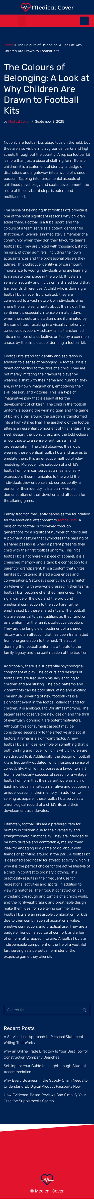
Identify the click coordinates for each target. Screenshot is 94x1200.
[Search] (84, 1010)
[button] (22, 21)
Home (8, 45)
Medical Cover (19, 121)
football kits (67, 520)
